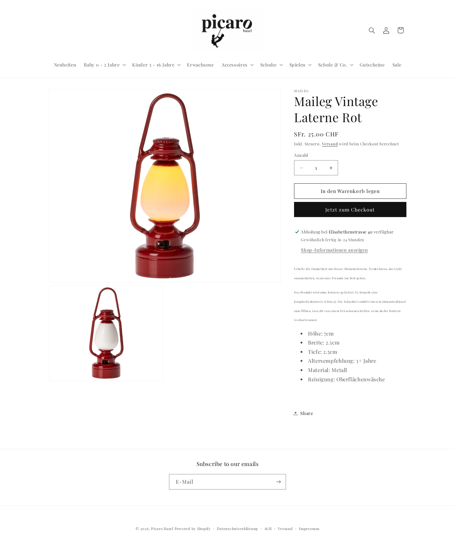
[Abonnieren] (278, 481)
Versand (330, 143)
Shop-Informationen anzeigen (334, 250)
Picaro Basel (162, 528)
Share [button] (306, 413)
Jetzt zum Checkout (350, 209)
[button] (104, 64)
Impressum (309, 528)
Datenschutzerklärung (237, 528)
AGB (268, 528)
